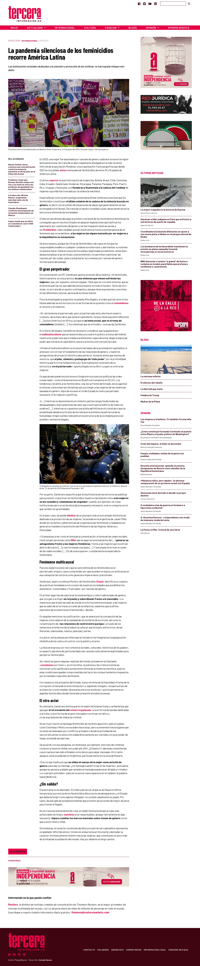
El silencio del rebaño (152, 382)
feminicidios (14, 860)
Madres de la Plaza (150, 401)
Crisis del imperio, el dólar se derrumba (161, 443)
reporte (53, 180)
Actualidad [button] (35, 27)
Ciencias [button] (111, 27)
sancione (69, 814)
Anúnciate (117, 949)
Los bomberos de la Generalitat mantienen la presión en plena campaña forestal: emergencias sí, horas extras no (164, 249)
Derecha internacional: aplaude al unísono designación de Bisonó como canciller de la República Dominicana (163, 468)
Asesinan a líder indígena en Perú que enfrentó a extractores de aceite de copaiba (166, 220)
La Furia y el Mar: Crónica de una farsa (160, 529)
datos (63, 170)
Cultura (90, 27)
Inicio (14, 27)
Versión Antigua (178, 949)
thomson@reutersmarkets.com (90, 912)
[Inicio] (24, 13)
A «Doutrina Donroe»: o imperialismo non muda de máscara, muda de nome (165, 518)
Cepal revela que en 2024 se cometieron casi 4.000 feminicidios (20, 223)
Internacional (65, 27)
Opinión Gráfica (178, 27)
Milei (73, 540)
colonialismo (121, 303)
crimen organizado (80, 709)
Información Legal (155, 949)
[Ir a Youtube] (149, 3)
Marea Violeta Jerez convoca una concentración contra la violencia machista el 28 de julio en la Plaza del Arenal (21, 169)
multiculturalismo (51, 334)
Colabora (103, 949)
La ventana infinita (150, 376)
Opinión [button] (151, 27)
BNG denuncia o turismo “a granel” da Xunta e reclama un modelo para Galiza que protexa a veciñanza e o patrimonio (164, 264)
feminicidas (49, 229)
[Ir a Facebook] (139, 3)
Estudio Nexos (45, 960)
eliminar (71, 515)
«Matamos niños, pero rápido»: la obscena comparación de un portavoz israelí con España (165, 482)
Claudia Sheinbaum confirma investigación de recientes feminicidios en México (21, 211)
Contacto (89, 949)
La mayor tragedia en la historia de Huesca (163, 209)
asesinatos (47, 664)
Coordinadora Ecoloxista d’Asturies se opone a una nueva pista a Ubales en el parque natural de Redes (166, 234)
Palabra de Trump (150, 395)
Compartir (18, 851)
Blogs (133, 27)
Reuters (13, 904)
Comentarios (133, 949)
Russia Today (14, 40)
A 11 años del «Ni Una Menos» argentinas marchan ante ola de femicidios (18, 198)
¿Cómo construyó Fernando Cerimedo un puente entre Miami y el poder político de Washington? (166, 432)
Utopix (100, 581)
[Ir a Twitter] (144, 3)
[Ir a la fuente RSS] (155, 3)
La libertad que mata (152, 389)
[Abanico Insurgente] (166, 141)
